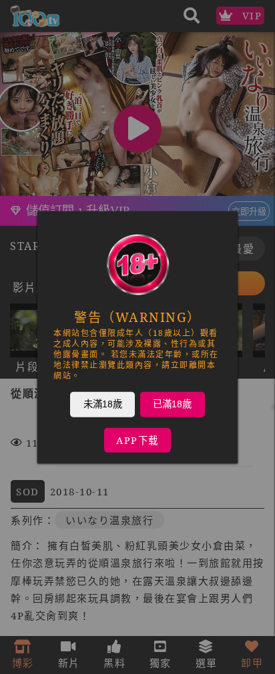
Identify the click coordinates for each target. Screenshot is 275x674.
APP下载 (137, 439)
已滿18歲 (172, 403)
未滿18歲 (102, 403)
